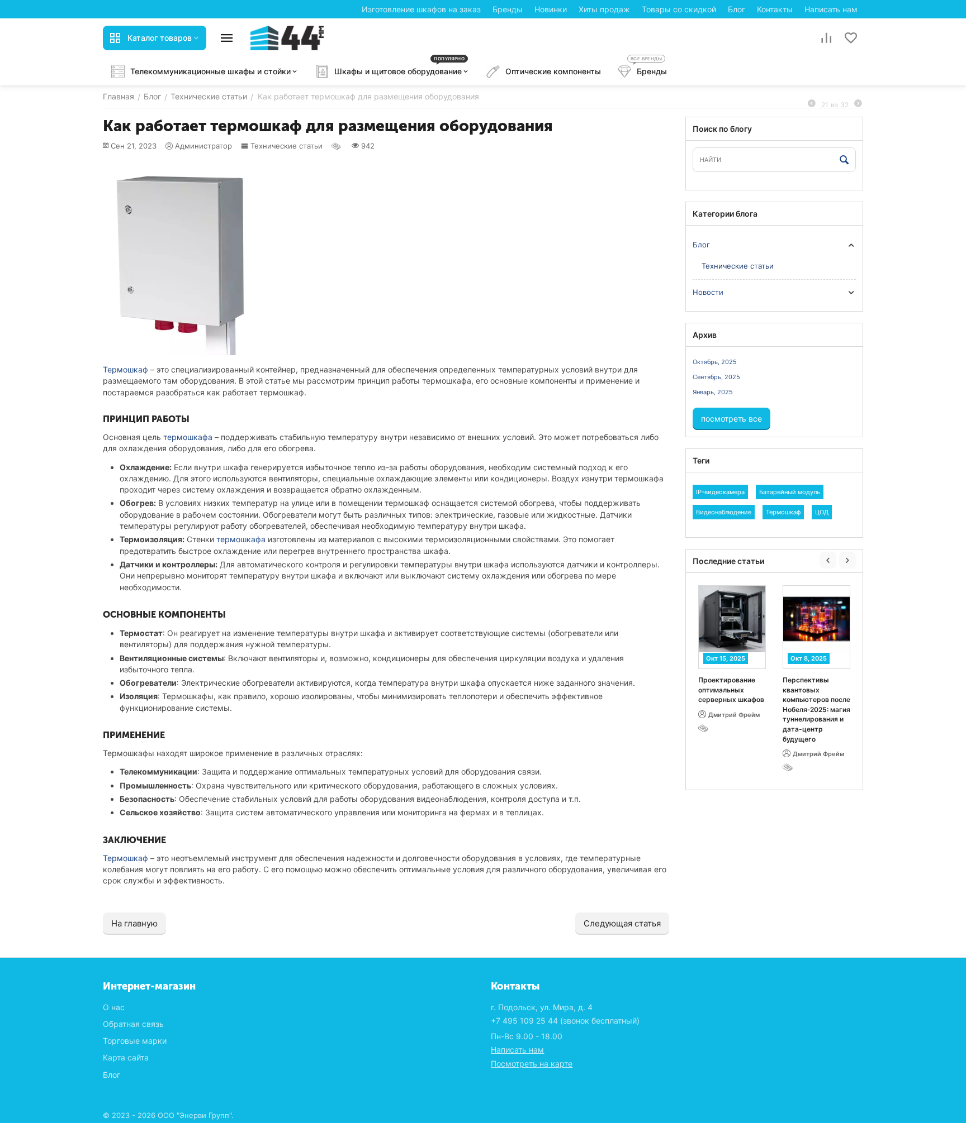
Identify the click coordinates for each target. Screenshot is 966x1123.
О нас (114, 1007)
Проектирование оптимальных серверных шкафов (731, 690)
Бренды (508, 9)
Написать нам (831, 9)
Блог (736, 9)
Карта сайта (126, 1057)
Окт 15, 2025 (725, 658)
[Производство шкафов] (287, 37)
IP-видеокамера (720, 492)
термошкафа (187, 437)
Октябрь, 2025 (715, 362)
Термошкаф (125, 369)
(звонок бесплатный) (565, 1020)
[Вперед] (858, 103)
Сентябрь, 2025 (716, 377)
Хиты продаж (604, 9)
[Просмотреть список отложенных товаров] (851, 38)
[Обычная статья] (337, 145)
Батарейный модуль (789, 492)
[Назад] (812, 103)
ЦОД (821, 512)
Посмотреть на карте (531, 1063)
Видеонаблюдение (723, 512)
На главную (134, 923)
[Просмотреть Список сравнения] (826, 38)
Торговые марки (135, 1040)
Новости (708, 292)
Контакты (775, 9)
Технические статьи (286, 145)
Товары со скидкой (679, 9)
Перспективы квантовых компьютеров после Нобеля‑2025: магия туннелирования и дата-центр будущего (816, 709)
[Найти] (844, 160)
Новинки (550, 9)
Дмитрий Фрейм (734, 715)
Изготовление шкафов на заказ (421, 9)
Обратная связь (133, 1024)
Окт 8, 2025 (808, 658)
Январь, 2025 (713, 392)
